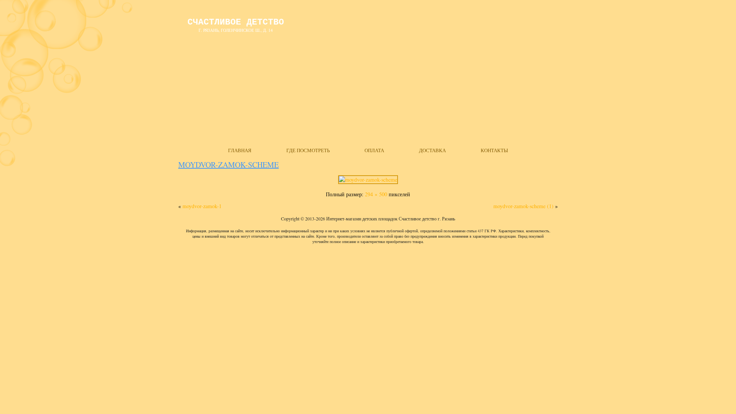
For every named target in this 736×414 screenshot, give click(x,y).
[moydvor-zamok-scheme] (368, 179)
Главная (239, 150)
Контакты (494, 150)
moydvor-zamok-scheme (228, 164)
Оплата (374, 150)
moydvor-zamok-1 (202, 206)
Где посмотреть (308, 150)
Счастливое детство (235, 22)
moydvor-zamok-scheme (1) (523, 206)
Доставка (432, 150)
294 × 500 (376, 194)
